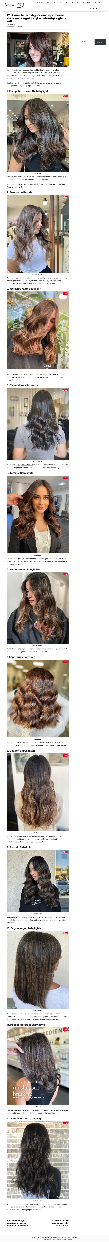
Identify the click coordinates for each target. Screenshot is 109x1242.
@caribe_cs (38, 370)
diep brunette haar (25, 465)
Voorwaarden (55, 1237)
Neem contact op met (69, 1237)
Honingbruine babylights (16, 649)
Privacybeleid (45, 1237)
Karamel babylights (14, 559)
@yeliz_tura (37, 555)
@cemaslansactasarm (38, 274)
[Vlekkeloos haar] (15, 5)
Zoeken (100, 42)
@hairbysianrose (37, 461)
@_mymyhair (37, 173)
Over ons (35, 1237)
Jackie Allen (13, 24)
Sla (66, 96)
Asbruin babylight (14, 917)
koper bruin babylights (44, 743)
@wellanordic (37, 739)
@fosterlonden (38, 832)
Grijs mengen (12, 1014)
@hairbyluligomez (37, 645)
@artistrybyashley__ (37, 1010)
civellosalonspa (38, 1106)
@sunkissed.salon (37, 913)
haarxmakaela (38, 1200)
